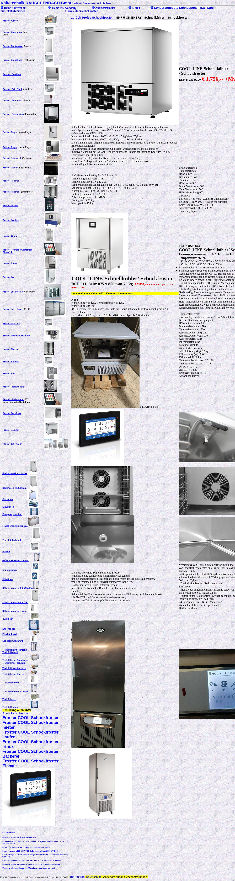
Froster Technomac (13, 399)
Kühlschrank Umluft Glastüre (17, 588)
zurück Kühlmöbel (13, 11)
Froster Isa (8, 277)
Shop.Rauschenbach (16, 713)
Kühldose (7, 579)
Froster (6, 551)
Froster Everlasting (13, 114)
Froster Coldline (12, 74)
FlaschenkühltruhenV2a (15, 526)
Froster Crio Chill (12, 89)
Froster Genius (11, 220)
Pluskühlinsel (9, 634)
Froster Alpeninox (12, 32)
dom (13, 386)
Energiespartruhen (12, 514)
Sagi (9, 373)
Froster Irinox (10, 263)
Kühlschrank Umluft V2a (15, 602)
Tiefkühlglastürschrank (14, 650)
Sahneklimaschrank (12, 641)
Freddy (10, 167)
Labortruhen (8, 629)
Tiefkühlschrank (10, 682)
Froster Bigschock (12, 60)
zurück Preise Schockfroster (92, 17)
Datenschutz (94, 876)
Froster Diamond (12, 100)
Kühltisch (7, 619)
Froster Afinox (10, 20)
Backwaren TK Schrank (14, 488)
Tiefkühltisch (9, 699)
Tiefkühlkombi (10, 652)
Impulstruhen (9, 570)
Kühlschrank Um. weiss (15, 611)
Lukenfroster (13, 291)
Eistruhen (7, 499)
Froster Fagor (10, 147)
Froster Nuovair (11, 349)
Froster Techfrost (12, 413)
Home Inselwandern (64, 7)
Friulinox (11, 180)
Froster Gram (10, 236)
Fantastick (12, 158)
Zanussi (11, 430)
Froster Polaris (11, 361)
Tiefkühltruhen (10, 707)
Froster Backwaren (13, 46)
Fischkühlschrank (11, 540)
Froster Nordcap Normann (16, 335)
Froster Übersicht (12, 443)
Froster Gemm (10, 205)
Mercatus (11, 323)
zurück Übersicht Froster (81, 11)
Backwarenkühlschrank (14, 473)
